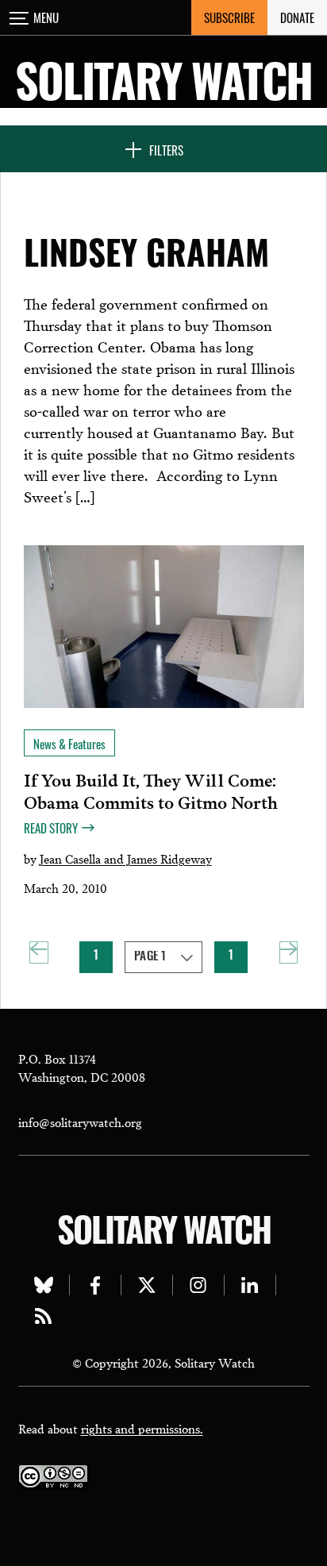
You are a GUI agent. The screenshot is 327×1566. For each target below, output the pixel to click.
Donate (297, 17)
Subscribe (229, 17)
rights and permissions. (142, 1427)
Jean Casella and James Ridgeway (126, 858)
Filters (166, 150)
